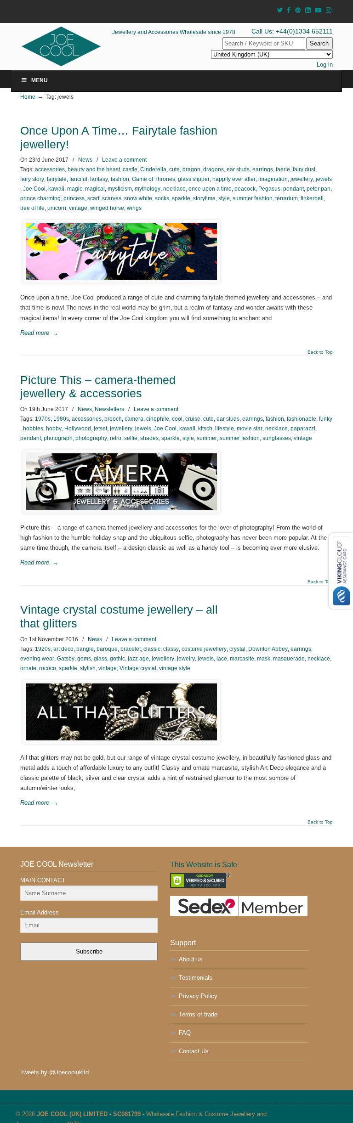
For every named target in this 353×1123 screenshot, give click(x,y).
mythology (147, 189)
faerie (283, 169)
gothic (117, 658)
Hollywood (77, 428)
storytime (204, 198)
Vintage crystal (138, 668)
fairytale (57, 179)
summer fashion (253, 198)
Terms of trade (198, 1014)
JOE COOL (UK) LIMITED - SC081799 (89, 1114)
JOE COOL (74, 46)
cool (177, 419)
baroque (107, 649)
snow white (138, 198)
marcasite (242, 658)
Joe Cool (34, 189)
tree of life (32, 208)
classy (171, 649)
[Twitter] (279, 10)
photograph (58, 438)
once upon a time (210, 189)
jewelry (186, 658)
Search (319, 43)
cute (174, 169)
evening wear (37, 658)
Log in (325, 64)
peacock (245, 189)
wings (134, 208)
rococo (47, 668)
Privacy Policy (198, 996)
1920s (43, 649)
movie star (249, 428)
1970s (43, 419)
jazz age (138, 658)
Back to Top (320, 352)
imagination (273, 179)
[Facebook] (288, 10)
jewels (324, 179)
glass (100, 658)
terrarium (286, 198)
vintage (78, 208)
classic (151, 649)
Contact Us (194, 1051)
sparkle (181, 198)
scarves (111, 198)
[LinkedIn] (308, 10)
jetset (100, 428)
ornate (28, 668)
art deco (63, 649)
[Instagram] (329, 10)
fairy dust (304, 169)
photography (91, 438)
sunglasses (276, 438)
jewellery (301, 179)
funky (325, 419)
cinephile (157, 419)
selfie (130, 438)
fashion (120, 179)
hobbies (33, 428)
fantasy (99, 179)
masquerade (289, 658)
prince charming (40, 198)
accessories (50, 169)
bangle (85, 649)
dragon (191, 169)
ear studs (238, 169)
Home (27, 97)
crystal (237, 649)
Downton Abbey (268, 649)
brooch (113, 419)
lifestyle (224, 428)
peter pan (318, 189)
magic (74, 189)
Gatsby (65, 658)
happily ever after (234, 179)
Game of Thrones (153, 179)
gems (84, 658)
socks (162, 198)
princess (74, 198)
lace (221, 658)
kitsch (205, 428)
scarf (93, 198)
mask (263, 658)
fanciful (78, 179)
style (224, 198)
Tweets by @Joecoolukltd (54, 1072)
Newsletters (109, 409)
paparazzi (302, 428)
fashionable (301, 419)
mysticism (120, 189)
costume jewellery (204, 649)
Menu (39, 80)
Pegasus (269, 189)
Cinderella (153, 169)
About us (191, 959)
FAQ (185, 1032)
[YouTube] (318, 10)
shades (149, 438)
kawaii (56, 189)
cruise (192, 419)
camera (134, 419)
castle (130, 169)
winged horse (107, 208)
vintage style (174, 668)
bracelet (130, 649)
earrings (262, 169)
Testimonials (195, 977)
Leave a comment (124, 160)
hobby (54, 428)
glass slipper (194, 179)
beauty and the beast (94, 169)
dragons (213, 169)
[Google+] (298, 10)
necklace (174, 189)
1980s (61, 419)
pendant (293, 189)
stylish (88, 668)
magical (95, 189)
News (85, 160)
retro (115, 438)
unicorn (56, 208)
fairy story (32, 179)
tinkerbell (312, 198)
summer (207, 438)
